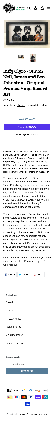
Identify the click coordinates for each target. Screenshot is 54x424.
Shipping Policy (14, 335)
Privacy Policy (13, 318)
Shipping (21, 105)
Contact (10, 310)
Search (10, 302)
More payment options (27, 134)
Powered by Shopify (38, 414)
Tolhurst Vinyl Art (21, 414)
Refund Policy (13, 327)
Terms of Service (15, 343)
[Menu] (48, 8)
